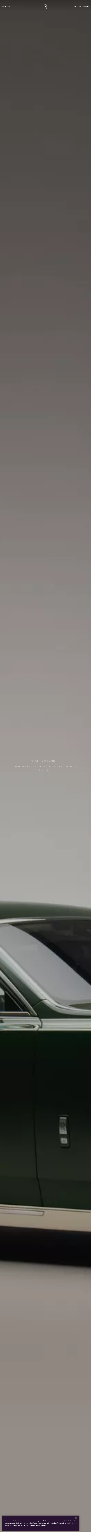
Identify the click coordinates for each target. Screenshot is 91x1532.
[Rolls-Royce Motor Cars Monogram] (45, 6)
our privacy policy (50, 1523)
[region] (40, 1523)
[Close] (75, 1518)
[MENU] (3, 6)
